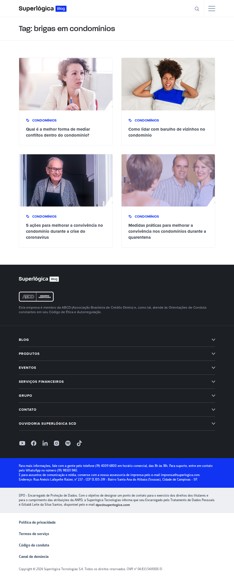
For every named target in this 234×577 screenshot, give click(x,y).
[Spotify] (67, 443)
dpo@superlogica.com (113, 505)
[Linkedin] (45, 443)
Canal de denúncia (34, 556)
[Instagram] (56, 443)
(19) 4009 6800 (106, 466)
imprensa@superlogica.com (180, 475)
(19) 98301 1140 (67, 470)
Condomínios (44, 120)
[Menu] (211, 8)
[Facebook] (33, 443)
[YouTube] (22, 443)
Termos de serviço (34, 533)
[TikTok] (79, 443)
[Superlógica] (42, 8)
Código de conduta (34, 545)
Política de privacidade (37, 522)
